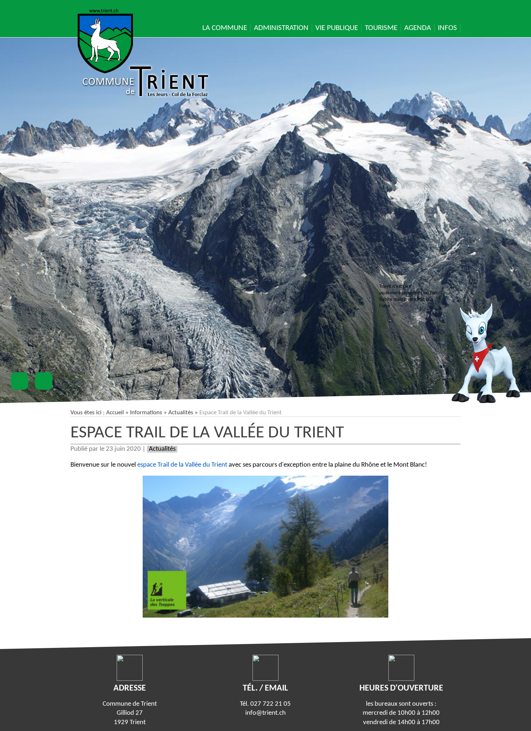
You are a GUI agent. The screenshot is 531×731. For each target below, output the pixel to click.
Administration (281, 28)
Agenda (417, 28)
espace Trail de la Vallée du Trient (182, 465)
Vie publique (336, 28)
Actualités (180, 413)
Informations (146, 413)
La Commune (224, 28)
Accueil (115, 413)
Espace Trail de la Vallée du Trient (207, 433)
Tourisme (381, 28)
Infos (447, 28)
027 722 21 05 (270, 704)
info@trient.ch (265, 713)
